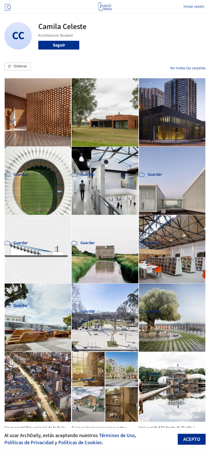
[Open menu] (7, 6)
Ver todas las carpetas (188, 68)
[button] (17, 66)
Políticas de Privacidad (29, 442)
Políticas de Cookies (80, 442)
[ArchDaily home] (105, 6)
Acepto (191, 439)
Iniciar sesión (194, 6)
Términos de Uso (117, 435)
